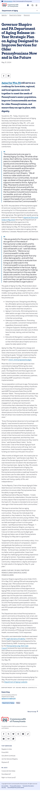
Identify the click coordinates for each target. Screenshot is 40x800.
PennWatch (5, 774)
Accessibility (5, 786)
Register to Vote (7, 749)
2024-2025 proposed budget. (20, 360)
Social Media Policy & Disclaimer (15, 787)
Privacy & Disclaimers (15, 786)
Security (4, 787)
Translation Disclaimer (28, 786)
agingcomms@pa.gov (9, 698)
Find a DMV (5, 752)
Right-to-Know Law (8, 777)
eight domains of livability (15, 639)
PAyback (4, 762)
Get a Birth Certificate (8, 755)
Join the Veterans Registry (10, 759)
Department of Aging (10, 10)
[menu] (36, 5)
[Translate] (28, 5)
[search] (32, 5)
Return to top (32, 711)
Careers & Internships (8, 771)
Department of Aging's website (15, 682)
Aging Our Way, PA (11, 82)
